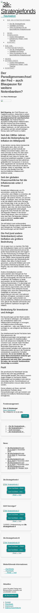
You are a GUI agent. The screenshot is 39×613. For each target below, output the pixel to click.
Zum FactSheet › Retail (16, 488)
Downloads (9, 571)
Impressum (9, 606)
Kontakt (25, 415)
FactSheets (9, 569)
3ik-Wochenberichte (10, 595)
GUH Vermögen (14, 430)
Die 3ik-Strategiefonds (16, 426)
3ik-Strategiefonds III (16, 432)
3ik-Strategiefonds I (15, 428)
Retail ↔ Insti (16, 495)
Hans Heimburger (9, 410)
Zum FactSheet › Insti (16, 491)
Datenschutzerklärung (13, 608)
